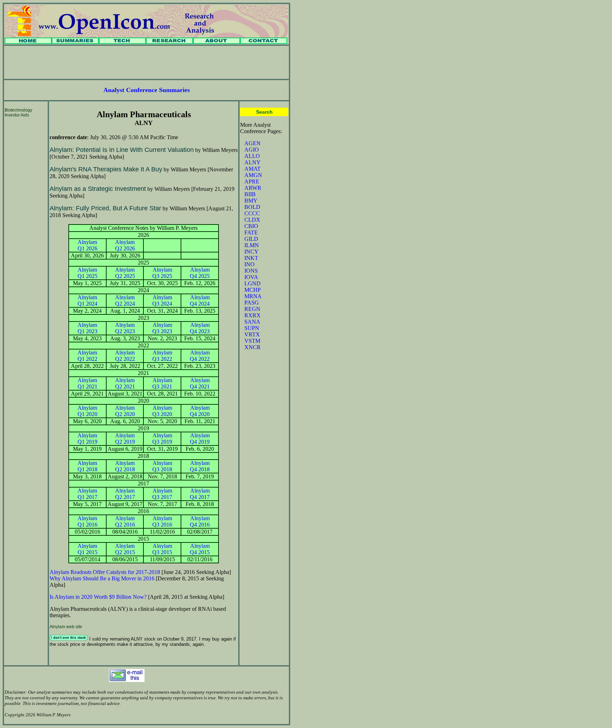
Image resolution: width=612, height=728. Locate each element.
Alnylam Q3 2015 (162, 549)
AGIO (251, 150)
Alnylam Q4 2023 (200, 328)
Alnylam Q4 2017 (200, 494)
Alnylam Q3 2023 (162, 328)
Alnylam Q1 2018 (87, 466)
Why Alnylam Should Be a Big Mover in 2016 (102, 578)
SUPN (251, 328)
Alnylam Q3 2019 (162, 438)
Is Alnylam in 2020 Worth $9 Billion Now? (98, 597)
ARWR (252, 188)
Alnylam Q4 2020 (200, 411)
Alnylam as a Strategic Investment (98, 188)
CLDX (252, 220)
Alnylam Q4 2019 (200, 438)
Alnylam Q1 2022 (87, 355)
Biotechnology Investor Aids (18, 113)
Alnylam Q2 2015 (125, 549)
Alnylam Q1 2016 (87, 521)
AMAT (252, 169)
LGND (252, 283)
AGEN (252, 143)
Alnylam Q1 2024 (87, 300)
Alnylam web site (66, 626)
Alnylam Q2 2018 (125, 466)
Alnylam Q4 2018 (200, 466)
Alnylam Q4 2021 (200, 383)
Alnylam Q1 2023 (87, 328)
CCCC (252, 213)
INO (249, 264)
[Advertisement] (147, 62)
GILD (251, 239)
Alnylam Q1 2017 (87, 494)
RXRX (252, 315)
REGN (252, 309)
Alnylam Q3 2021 (162, 383)
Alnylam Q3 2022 (162, 355)
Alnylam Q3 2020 (162, 411)
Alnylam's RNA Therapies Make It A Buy (106, 169)
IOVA (251, 277)
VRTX (252, 334)
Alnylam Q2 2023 (125, 328)
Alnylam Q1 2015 (87, 549)
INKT (251, 258)
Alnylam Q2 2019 (125, 438)
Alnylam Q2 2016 (125, 521)
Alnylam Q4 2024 (200, 300)
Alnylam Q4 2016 (200, 521)
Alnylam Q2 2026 (125, 245)
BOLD (252, 207)
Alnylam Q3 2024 (162, 300)
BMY (250, 201)
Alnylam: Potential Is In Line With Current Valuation (122, 149)
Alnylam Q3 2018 (162, 466)
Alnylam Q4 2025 (200, 273)
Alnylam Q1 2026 (87, 245)
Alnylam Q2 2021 (125, 383)
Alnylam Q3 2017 (162, 494)
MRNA (253, 296)
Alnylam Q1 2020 (87, 411)
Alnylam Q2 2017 (125, 494)
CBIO (251, 226)
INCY (251, 252)
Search (264, 112)
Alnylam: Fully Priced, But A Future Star (105, 208)
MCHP (252, 290)
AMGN (253, 175)
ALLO (252, 156)
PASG (251, 303)
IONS (251, 271)
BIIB (250, 194)
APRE (251, 181)
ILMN (251, 245)
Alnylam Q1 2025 (87, 273)
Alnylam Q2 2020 (125, 411)
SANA (252, 322)
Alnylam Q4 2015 (200, 549)
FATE (251, 232)
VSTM (252, 341)
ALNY (252, 162)
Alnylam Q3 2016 (162, 521)
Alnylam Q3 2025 (162, 273)
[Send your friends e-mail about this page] (126, 680)
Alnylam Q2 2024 (125, 300)
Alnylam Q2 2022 (125, 355)
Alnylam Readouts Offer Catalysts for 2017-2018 (105, 572)
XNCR (252, 347)
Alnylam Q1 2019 (87, 438)
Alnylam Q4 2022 (200, 355)
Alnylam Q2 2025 (125, 273)
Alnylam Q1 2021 (87, 383)
